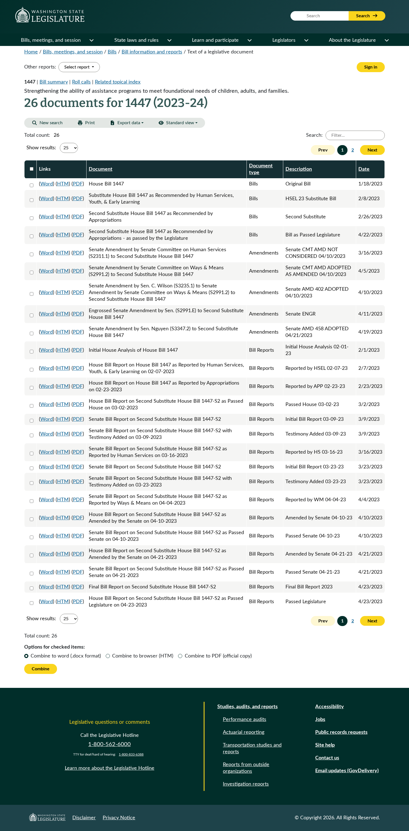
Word (46, 184)
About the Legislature (352, 40)
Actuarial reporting (243, 732)
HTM (63, 184)
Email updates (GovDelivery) (347, 770)
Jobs (320, 719)
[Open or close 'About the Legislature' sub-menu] (386, 40)
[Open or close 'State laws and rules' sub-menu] (169, 40)
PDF (78, 184)
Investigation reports (246, 784)
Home (31, 52)
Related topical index (118, 82)
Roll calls (81, 82)
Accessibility (329, 706)
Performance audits (244, 719)
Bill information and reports (152, 52)
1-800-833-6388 (131, 754)
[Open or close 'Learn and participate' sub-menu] (249, 40)
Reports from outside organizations (246, 768)
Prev (322, 150)
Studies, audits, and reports (247, 706)
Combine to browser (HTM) (142, 656)
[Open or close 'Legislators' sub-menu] (306, 40)
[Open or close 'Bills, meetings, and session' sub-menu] (91, 40)
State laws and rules (136, 40)
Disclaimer (84, 817)
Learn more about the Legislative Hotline (109, 768)
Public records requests (341, 732)
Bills (112, 52)
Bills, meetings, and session (51, 40)
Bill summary (54, 82)
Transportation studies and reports (252, 748)
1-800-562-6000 (109, 744)
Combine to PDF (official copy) (218, 656)
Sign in (370, 67)
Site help (325, 745)
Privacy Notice (119, 817)
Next (372, 150)
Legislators (283, 40)
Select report (77, 67)
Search (363, 16)
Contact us (327, 758)
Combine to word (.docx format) (66, 656)
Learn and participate (215, 40)
